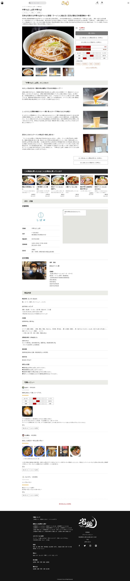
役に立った (25, 428)
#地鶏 (91, 63)
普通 (45, 555)
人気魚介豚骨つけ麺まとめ (50, 531)
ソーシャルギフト (53, 519)
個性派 (34, 548)
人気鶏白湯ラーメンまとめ (48, 529)
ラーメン (35, 538)
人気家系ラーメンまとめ (66, 527)
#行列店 (78, 63)
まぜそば (44, 538)
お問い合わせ (87, 541)
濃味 (44, 562)
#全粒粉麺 (97, 63)
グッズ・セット (40, 548)
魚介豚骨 (51, 546)
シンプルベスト (27, 482)
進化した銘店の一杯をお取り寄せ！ (33, 440)
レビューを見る (92, 67)
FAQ (88, 539)
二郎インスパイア (51, 538)
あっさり (41, 555)
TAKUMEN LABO (37, 540)
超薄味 (34, 562)
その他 (47, 540)
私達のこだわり (44, 519)
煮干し (55, 546)
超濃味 (47, 562)
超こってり (55, 555)
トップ (23, 6)
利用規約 (87, 532)
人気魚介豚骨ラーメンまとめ (52, 527)
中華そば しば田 (31, 6)
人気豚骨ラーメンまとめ (39, 527)
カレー (43, 540)
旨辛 (66, 546)
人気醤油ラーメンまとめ (39, 526)
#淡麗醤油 (85, 63)
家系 (63, 546)
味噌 (39, 546)
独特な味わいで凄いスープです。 (32, 392)
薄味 (38, 562)
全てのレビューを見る (65, 503)
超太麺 (47, 568)
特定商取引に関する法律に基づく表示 (88, 537)
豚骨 (42, 546)
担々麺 (70, 546)
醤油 (34, 546)
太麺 (44, 568)
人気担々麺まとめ (37, 529)
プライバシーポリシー (87, 534)
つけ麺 (39, 538)
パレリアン (28, 477)
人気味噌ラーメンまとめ (63, 526)
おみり (26, 387)
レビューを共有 (34, 428)
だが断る (27, 435)
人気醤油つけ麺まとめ (38, 531)
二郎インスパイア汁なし (62, 538)
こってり (49, 555)
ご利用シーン (36, 519)
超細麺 (34, 568)
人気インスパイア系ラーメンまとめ (64, 529)
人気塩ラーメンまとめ (51, 526)
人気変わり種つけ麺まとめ (64, 531)
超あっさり (35, 555)
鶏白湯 (59, 546)
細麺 (38, 568)
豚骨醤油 (46, 546)
